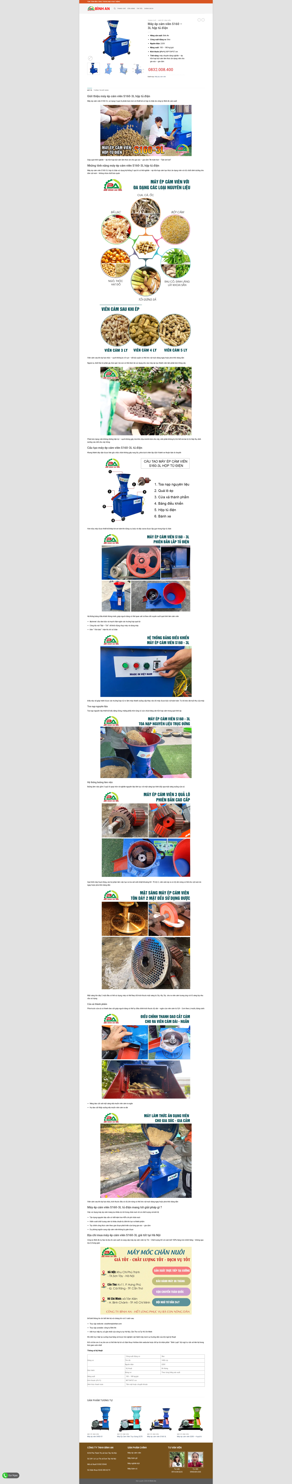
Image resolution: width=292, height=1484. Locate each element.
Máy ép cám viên (164, 20)
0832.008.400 (160, 69)
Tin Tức (140, 8)
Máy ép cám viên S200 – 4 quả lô (189, 1437)
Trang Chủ (121, 8)
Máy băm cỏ (132, 1469)
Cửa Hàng (131, 8)
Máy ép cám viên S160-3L (156, 1437)
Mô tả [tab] (89, 90)
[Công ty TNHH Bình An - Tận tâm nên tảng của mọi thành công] (98, 8)
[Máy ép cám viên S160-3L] (161, 1418)
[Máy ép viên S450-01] (101, 1418)
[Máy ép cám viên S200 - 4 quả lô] (191, 1418)
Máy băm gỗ (132, 1458)
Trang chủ (152, 20)
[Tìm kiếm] (115, 8)
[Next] (140, 39)
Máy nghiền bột (134, 1463)
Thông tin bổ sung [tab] (101, 90)
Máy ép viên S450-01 (95, 1437)
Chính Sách (148, 8)
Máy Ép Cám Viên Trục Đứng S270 (129, 1437)
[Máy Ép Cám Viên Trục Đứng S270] (131, 1418)
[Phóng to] (90, 58)
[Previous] (91, 39)
